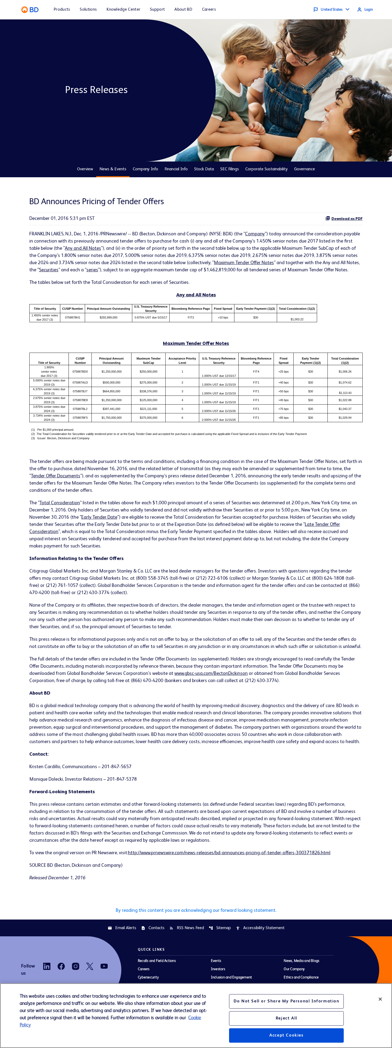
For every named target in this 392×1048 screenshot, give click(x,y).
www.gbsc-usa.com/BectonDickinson (211, 673)
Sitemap (220, 928)
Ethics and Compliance (301, 977)
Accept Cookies (286, 1035)
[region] (196, 1015)
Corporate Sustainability (266, 169)
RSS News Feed (186, 928)
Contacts (153, 928)
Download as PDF (347, 219)
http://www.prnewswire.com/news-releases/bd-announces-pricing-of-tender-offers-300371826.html (229, 853)
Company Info (145, 169)
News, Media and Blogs (301, 961)
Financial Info (176, 169)
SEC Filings (229, 169)
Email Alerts (122, 928)
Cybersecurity (148, 977)
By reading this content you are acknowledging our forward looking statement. (196, 910)
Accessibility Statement (260, 928)
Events (216, 961)
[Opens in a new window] (46, 966)
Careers (144, 969)
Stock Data (204, 169)
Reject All (286, 1018)
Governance (304, 169)
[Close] (380, 999)
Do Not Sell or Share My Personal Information (286, 1001)
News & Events (112, 169)
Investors (218, 969)
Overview (85, 169)
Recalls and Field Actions (157, 961)
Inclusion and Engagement (231, 977)
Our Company (294, 969)
